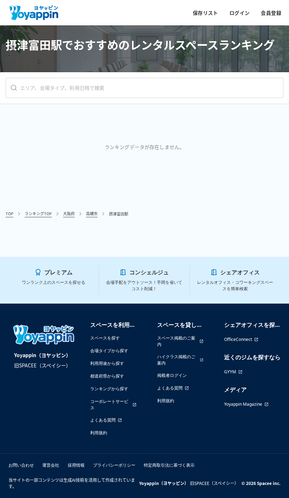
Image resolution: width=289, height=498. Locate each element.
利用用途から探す (107, 363)
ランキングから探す (109, 389)
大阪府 (69, 213)
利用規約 (98, 433)
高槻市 (92, 213)
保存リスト (205, 12)
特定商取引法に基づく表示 (169, 465)
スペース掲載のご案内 (176, 341)
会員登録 (271, 12)
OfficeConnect (238, 339)
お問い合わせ (21, 465)
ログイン (239, 12)
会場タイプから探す (109, 351)
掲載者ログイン (172, 375)
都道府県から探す (107, 376)
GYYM (230, 372)
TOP (9, 213)
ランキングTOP (38, 213)
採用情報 (76, 465)
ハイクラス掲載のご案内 (176, 360)
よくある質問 (103, 420)
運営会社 (50, 465)
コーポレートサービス (109, 404)
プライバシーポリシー (114, 465)
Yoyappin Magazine (243, 404)
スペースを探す (105, 338)
